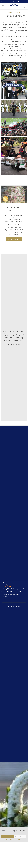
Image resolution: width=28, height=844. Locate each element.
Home (9, 12)
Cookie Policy (9, 840)
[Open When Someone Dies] (14, 1)
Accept (8, 836)
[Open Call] (26, 7)
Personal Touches (16, 12)
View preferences (20, 836)
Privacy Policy (17, 840)
